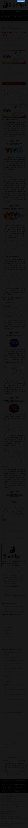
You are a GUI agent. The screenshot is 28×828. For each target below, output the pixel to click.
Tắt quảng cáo (21, 1)
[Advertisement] (14, 23)
